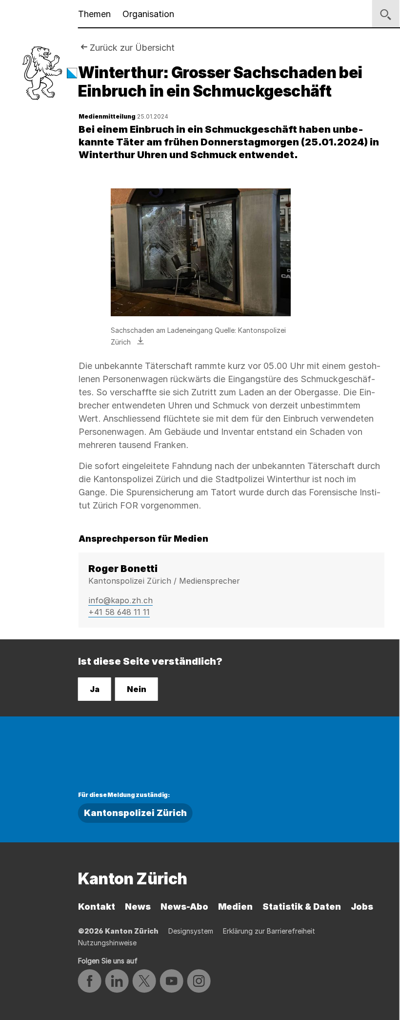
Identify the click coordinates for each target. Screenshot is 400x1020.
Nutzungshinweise (107, 942)
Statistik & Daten (301, 906)
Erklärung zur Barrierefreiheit (269, 931)
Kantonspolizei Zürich (135, 813)
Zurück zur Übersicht (132, 47)
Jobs (362, 906)
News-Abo (184, 906)
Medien (235, 906)
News (138, 906)
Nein (136, 689)
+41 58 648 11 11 (119, 612)
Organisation (148, 14)
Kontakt (96, 906)
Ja (95, 689)
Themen (94, 14)
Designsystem (190, 931)
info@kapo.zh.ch (120, 600)
